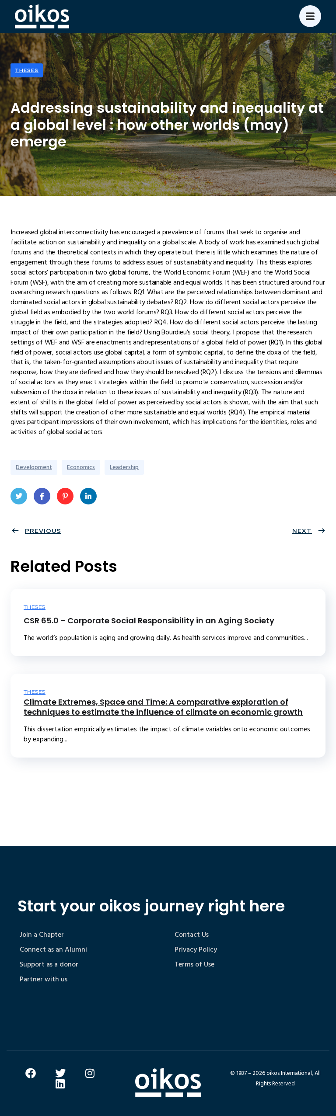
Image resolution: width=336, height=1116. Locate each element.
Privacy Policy (196, 949)
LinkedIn (88, 496)
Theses (26, 70)
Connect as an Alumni (53, 949)
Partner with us (43, 979)
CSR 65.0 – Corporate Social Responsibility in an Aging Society (149, 620)
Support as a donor (49, 964)
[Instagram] (90, 1073)
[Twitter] (60, 1073)
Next (302, 531)
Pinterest (65, 496)
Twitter (18, 496)
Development (34, 467)
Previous (43, 531)
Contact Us (192, 934)
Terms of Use (194, 964)
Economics (81, 467)
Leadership (124, 467)
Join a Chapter (42, 934)
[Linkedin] (60, 1083)
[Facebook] (30, 1073)
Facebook (42, 496)
